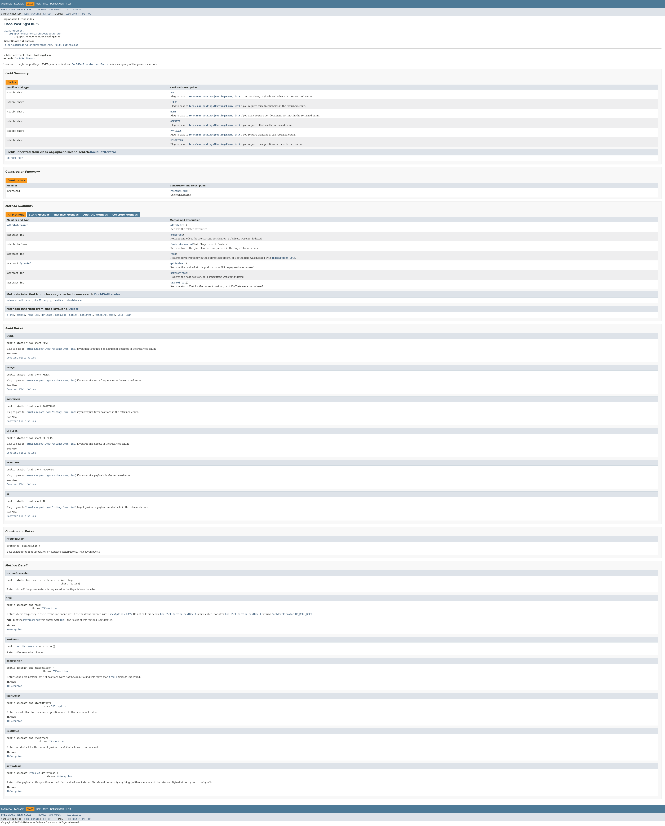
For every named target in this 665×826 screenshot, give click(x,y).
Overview (6, 4)
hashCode (60, 314)
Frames (42, 9)
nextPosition (178, 273)
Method (46, 14)
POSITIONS (176, 140)
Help (68, 4)
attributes (177, 225)
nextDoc (59, 300)
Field (26, 14)
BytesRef (25, 263)
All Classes (74, 9)
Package (19, 4)
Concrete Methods (125, 214)
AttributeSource (17, 225)
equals (20, 314)
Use (38, 4)
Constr (35, 14)
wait (112, 314)
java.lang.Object (13, 30)
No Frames (54, 9)
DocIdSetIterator (26, 58)
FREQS (173, 102)
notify (73, 314)
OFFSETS (175, 121)
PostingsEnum (178, 191)
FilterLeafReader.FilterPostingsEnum (27, 44)
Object (73, 309)
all (21, 300)
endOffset (176, 234)
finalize (33, 314)
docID (37, 300)
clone (10, 314)
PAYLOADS (175, 130)
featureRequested (181, 244)
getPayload (177, 263)
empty (47, 300)
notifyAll (86, 314)
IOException (49, 608)
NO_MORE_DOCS (15, 158)
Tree (45, 4)
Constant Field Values (21, 357)
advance (11, 300)
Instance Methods (66, 214)
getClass (46, 314)
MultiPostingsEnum (66, 44)
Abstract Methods (95, 214)
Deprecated (57, 4)
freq (173, 253)
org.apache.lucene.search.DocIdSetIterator (35, 33)
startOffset (178, 282)
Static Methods (39, 214)
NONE (173, 111)
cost (29, 300)
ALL (172, 92)
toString (101, 314)
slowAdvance (74, 300)
